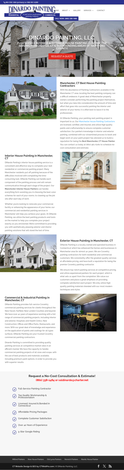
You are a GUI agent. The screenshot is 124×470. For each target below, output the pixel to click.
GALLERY (77, 10)
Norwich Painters (71, 459)
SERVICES (87, 10)
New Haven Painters (36, 459)
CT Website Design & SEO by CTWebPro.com (33, 466)
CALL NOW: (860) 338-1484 (66, 19)
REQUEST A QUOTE (62, 56)
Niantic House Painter (89, 459)
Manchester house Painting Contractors (97, 121)
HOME (56, 10)
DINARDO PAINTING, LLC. (62, 37)
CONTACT (101, 10)
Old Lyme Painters (54, 459)
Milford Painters (18, 459)
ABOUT (65, 10)
